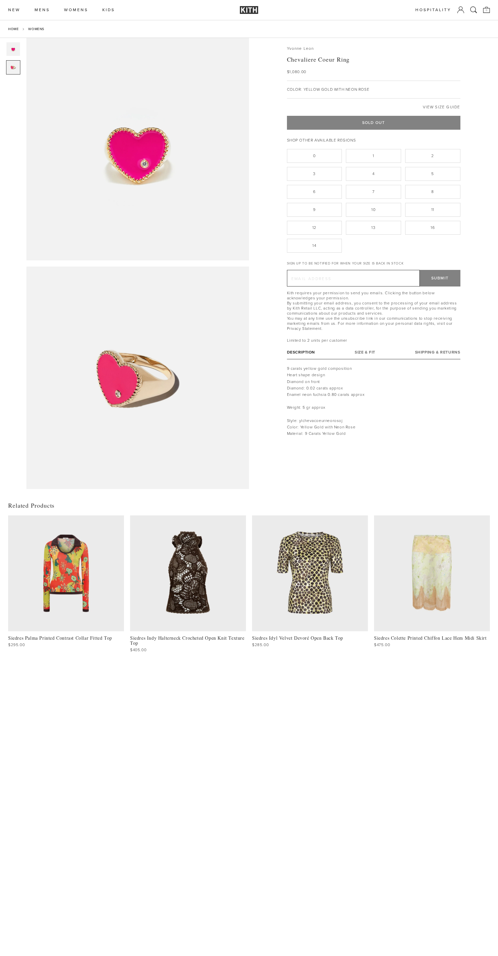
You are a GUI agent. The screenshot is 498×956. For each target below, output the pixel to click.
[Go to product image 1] (13, 49)
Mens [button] (42, 10)
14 (314, 245)
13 (373, 228)
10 (373, 210)
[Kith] (249, 10)
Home (13, 28)
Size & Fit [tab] (365, 352)
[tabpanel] (373, 401)
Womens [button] (76, 10)
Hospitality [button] (433, 10)
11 (432, 210)
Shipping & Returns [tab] (437, 352)
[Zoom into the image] (137, 149)
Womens (36, 28)
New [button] (14, 10)
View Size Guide (441, 107)
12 (314, 228)
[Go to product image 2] (13, 67)
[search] (473, 9)
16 (433, 228)
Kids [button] (108, 10)
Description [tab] (301, 352)
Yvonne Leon (300, 48)
